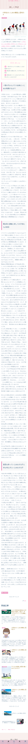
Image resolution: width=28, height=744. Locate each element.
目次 (12, 63)
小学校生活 (5, 592)
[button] (25, 371)
